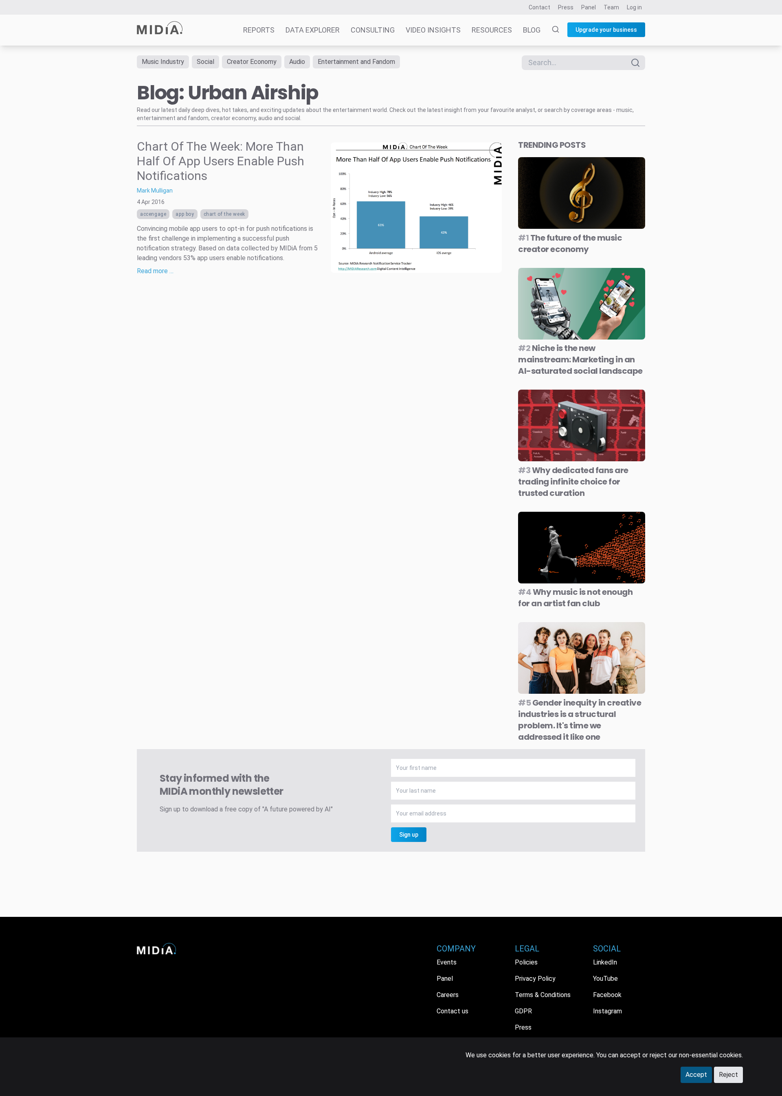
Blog (531, 30)
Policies (526, 962)
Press (565, 7)
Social (205, 62)
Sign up (408, 834)
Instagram (607, 1011)
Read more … (155, 271)
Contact (539, 7)
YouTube (605, 978)
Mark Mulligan (155, 190)
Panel (588, 7)
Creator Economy (252, 62)
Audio (297, 62)
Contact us (452, 1011)
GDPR (523, 1011)
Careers (448, 995)
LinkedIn (605, 962)
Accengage (153, 214)
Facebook (607, 995)
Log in (634, 7)
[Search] (551, 30)
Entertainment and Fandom (356, 62)
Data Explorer (313, 30)
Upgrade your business (606, 29)
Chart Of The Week (224, 214)
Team (611, 7)
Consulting (373, 30)
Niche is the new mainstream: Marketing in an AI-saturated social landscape (580, 359)
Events (447, 962)
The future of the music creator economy (570, 243)
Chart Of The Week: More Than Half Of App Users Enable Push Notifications (220, 161)
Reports (259, 30)
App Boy (185, 214)
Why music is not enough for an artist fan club (575, 597)
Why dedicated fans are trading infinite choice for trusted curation (573, 482)
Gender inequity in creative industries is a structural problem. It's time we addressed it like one (579, 720)
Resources (492, 30)
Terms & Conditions (543, 995)
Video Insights (433, 30)
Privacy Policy (535, 978)
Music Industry (163, 62)
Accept (696, 1074)
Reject (728, 1074)
